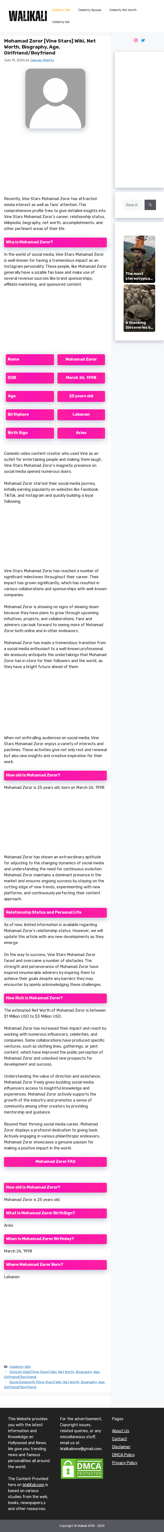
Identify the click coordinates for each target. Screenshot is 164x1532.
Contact (119, 1438)
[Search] (150, 205)
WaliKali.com (33, 1484)
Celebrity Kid (60, 22)
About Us (120, 1430)
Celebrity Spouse (89, 10)
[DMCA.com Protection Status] (82, 1478)
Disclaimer (121, 1446)
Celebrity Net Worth (123, 10)
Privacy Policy (124, 1462)
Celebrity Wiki (61, 10)
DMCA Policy (123, 1454)
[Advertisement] (55, 164)
